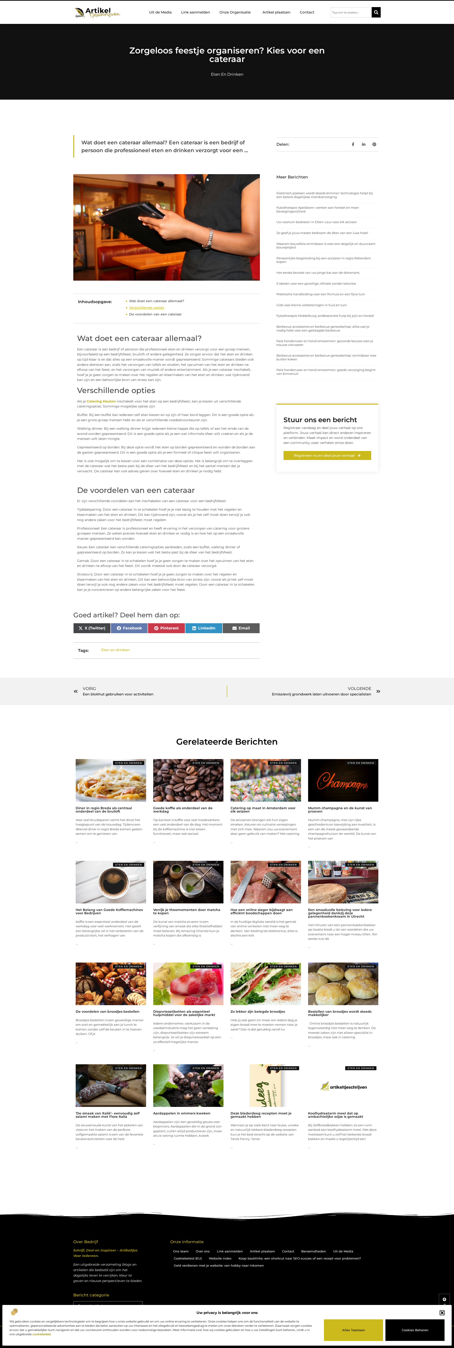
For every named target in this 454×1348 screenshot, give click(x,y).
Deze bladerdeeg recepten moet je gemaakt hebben (261, 1115)
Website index (220, 1258)
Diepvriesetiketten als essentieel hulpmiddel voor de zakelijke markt (184, 1013)
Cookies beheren (415, 1330)
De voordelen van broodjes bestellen (108, 1011)
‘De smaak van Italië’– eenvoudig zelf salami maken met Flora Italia (108, 1115)
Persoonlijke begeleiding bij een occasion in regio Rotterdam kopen (323, 260)
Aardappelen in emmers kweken (181, 1113)
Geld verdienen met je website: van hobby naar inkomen (219, 1265)
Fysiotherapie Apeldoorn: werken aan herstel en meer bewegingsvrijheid (317, 209)
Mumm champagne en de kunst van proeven (340, 809)
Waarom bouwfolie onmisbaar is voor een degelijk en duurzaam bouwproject (325, 245)
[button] (442, 1312)
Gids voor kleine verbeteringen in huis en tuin (311, 305)
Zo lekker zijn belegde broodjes (258, 1011)
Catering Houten (101, 401)
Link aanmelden (195, 12)
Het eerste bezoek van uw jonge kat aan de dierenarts (317, 272)
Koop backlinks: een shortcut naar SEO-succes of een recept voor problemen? (300, 1258)
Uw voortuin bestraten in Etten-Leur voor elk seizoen (316, 222)
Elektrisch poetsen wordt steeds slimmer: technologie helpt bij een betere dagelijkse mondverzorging (324, 195)
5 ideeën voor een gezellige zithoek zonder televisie (316, 283)
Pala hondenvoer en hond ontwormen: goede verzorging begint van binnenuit (325, 372)
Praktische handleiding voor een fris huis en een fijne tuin (320, 294)
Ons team (181, 1251)
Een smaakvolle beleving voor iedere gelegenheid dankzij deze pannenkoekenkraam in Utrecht (340, 913)
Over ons (203, 1251)
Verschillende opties (146, 307)
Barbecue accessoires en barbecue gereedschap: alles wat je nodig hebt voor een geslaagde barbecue (322, 328)
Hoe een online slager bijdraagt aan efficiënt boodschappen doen (262, 911)
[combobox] (351, 12)
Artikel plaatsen (276, 12)
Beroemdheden (313, 1251)
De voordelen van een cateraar (155, 314)
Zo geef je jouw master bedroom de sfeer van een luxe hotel (322, 233)
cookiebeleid (41, 1334)
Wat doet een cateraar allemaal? (156, 301)
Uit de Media (160, 12)
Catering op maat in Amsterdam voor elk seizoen (263, 809)
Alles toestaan (353, 1330)
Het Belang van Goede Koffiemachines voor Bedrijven (109, 911)
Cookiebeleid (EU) (188, 1258)
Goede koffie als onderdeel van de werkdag (183, 809)
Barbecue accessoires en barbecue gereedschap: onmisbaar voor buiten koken (326, 357)
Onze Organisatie (235, 12)
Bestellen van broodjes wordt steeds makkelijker (339, 1013)
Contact (307, 12)
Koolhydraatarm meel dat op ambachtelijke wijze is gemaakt (335, 1115)
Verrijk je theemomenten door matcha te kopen (186, 911)
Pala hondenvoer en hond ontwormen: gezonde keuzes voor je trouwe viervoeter (324, 343)
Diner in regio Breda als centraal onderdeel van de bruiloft (104, 809)
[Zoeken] (376, 12)
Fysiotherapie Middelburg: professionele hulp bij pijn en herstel (325, 316)
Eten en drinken (227, 74)
